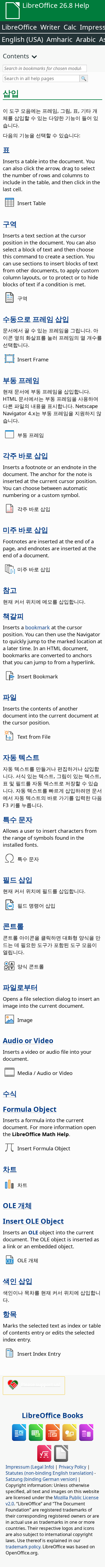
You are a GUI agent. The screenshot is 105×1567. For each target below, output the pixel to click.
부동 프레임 (21, 380)
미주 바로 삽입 (25, 529)
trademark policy (23, 1547)
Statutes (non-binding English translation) (49, 1473)
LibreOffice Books (52, 1415)
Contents (16, 56)
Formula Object (30, 1109)
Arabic (86, 39)
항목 (10, 1314)
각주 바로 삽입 (25, 455)
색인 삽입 (17, 1281)
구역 (10, 224)
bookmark (37, 627)
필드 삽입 (17, 879)
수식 (10, 1093)
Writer (50, 27)
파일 (10, 697)
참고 (10, 590)
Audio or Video (28, 1040)
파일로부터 (20, 987)
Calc (70, 27)
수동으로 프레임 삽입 (36, 319)
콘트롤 (13, 926)
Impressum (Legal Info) (30, 1467)
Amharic (59, 39)
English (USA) (22, 39)
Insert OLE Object (33, 1221)
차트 (10, 1169)
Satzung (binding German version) (41, 1479)
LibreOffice (19, 27)
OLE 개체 (17, 1205)
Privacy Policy (72, 1467)
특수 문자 (17, 819)
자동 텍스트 (21, 757)
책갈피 (13, 616)
